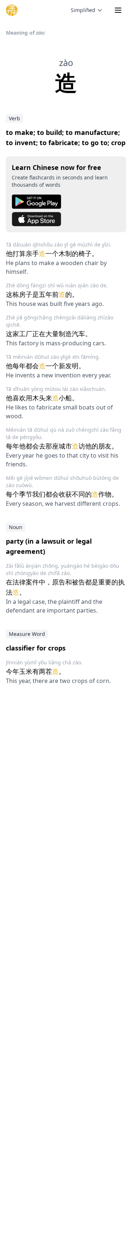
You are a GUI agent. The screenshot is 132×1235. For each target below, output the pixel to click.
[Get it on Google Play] (66, 201)
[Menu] (118, 10)
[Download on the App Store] (66, 219)
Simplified (83, 10)
